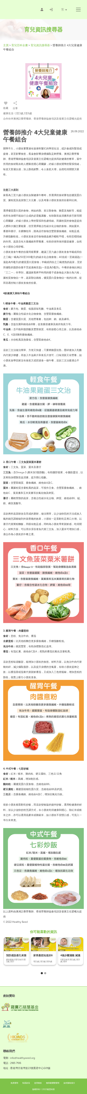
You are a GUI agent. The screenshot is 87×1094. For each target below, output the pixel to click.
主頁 (6, 45)
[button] (78, 10)
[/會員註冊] (42, 9)
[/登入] (51, 9)
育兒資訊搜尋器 (40, 45)
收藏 (5, 108)
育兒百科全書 (20, 45)
